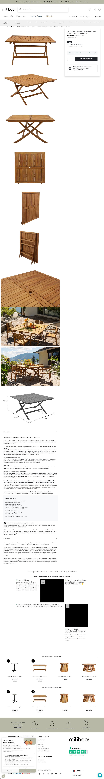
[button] (27, 591)
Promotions (21, 16)
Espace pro (97, 16)
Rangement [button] (44, 22)
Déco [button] (83, 22)
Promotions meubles (43, 748)
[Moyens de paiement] (21, 773)
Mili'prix (49, 16)
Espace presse (41, 742)
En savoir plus (12, 534)
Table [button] (36, 22)
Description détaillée (71, 37)
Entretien (7, 539)
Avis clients (40, 744)
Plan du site (41, 746)
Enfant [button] (70, 22)
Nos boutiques (85, 16)
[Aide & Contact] (89, 9)
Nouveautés (8, 16)
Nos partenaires (42, 762)
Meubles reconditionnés (95, 22)
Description (7, 432)
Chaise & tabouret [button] (17, 22)
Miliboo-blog (41, 760)
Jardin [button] (77, 22)
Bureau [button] (29, 22)
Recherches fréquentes (44, 750)
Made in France (36, 16)
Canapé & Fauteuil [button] (5, 22)
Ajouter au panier (86, 58)
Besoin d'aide (41, 739)
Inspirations (73, 16)
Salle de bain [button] (61, 22)
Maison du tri (22, 526)
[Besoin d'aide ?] (100, 775)
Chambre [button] (53, 22)
